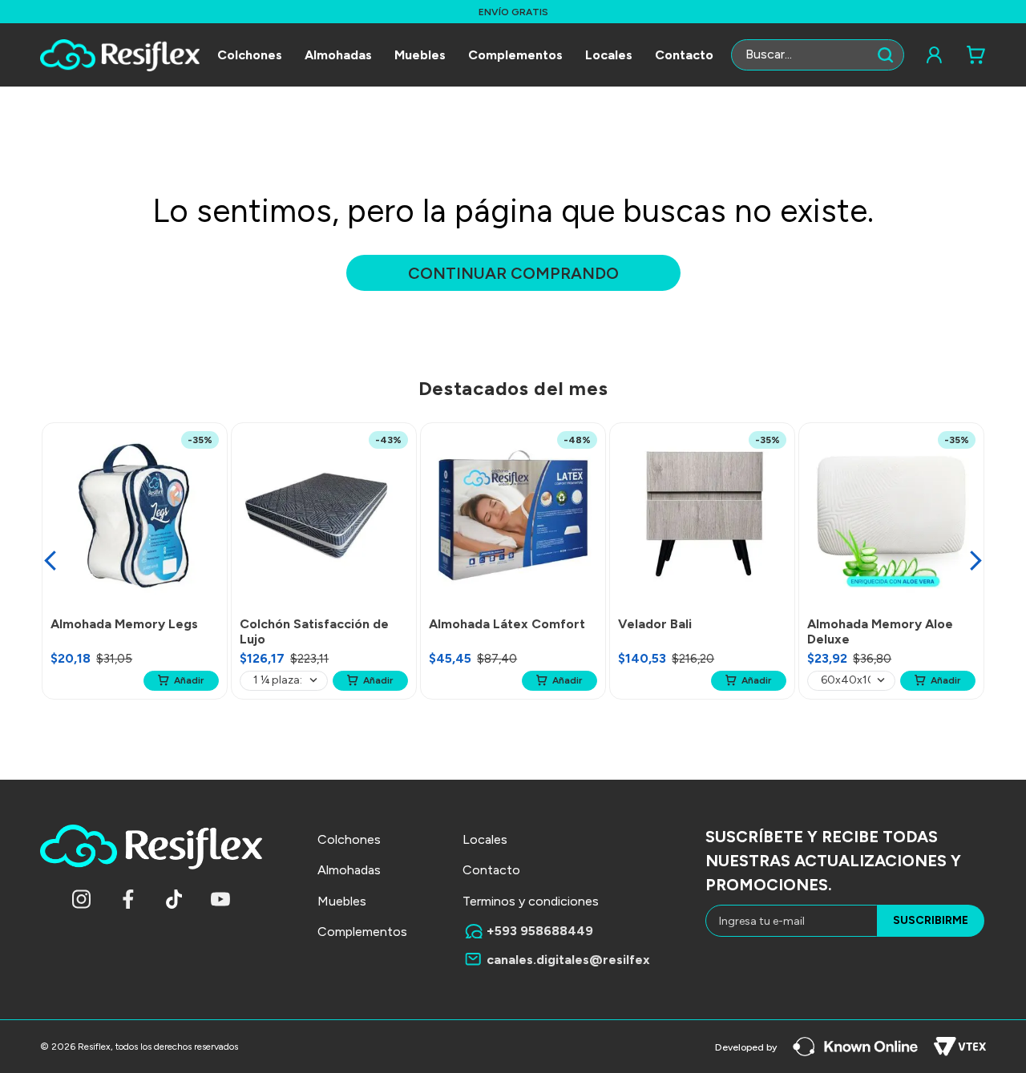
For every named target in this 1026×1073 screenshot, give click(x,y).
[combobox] (817, 55)
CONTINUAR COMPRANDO (513, 273)
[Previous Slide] (50, 561)
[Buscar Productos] (889, 55)
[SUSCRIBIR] (930, 921)
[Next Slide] (976, 561)
